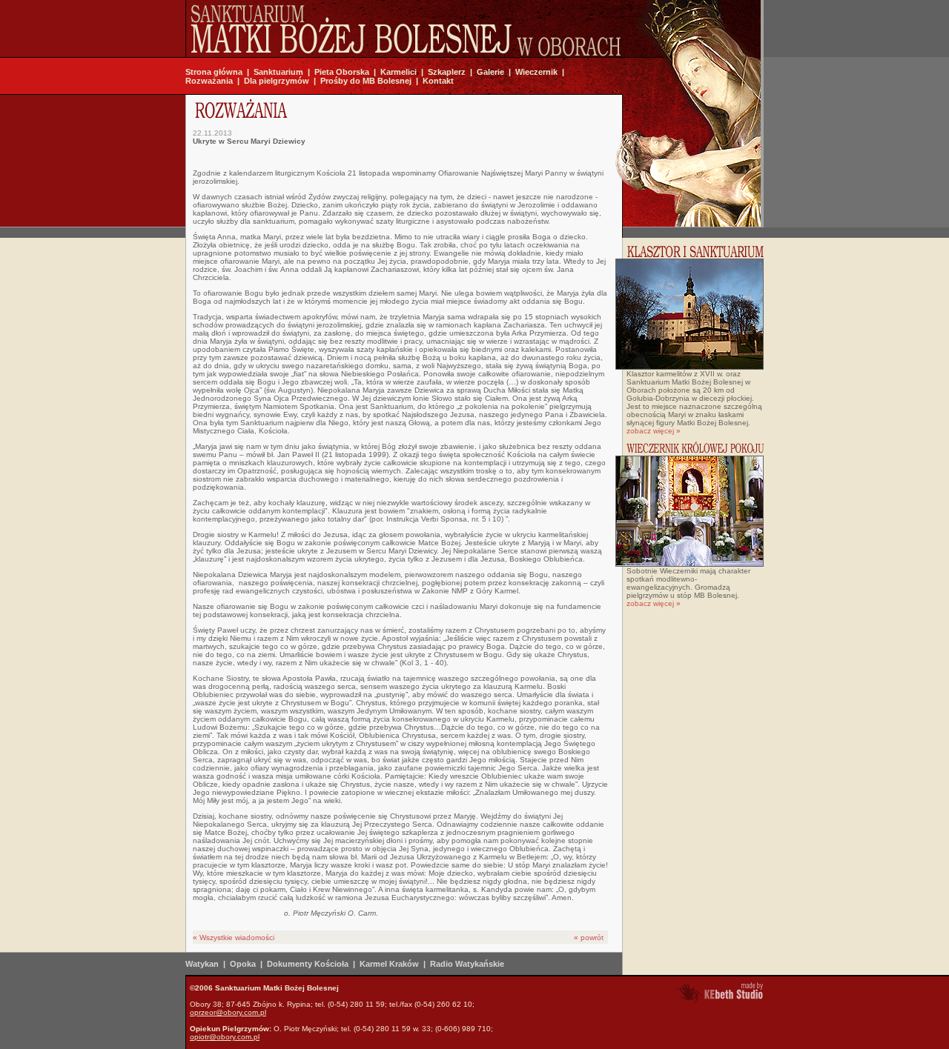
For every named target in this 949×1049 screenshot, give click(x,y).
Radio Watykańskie (467, 963)
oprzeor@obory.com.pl (228, 1012)
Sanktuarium (278, 71)
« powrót (589, 937)
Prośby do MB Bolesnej (365, 80)
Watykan (202, 963)
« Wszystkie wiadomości (233, 937)
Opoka (243, 963)
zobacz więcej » (653, 431)
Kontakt (438, 80)
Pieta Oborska (341, 71)
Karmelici (398, 71)
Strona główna (213, 71)
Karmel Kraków (389, 963)
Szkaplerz (447, 71)
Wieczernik (536, 71)
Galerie (490, 71)
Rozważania (209, 80)
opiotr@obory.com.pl (224, 1037)
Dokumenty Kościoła (307, 963)
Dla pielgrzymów (276, 80)
